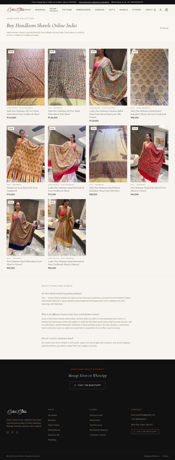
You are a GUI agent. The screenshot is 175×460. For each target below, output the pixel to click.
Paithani (67, 10)
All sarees (52, 415)
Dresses (100, 10)
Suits (112, 10)
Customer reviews (98, 435)
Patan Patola (54, 10)
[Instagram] (8, 432)
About (149, 10)
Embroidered (83, 10)
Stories (136, 10)
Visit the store (96, 425)
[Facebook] (12, 432)
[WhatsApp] (17, 432)
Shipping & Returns (151, 456)
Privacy (165, 456)
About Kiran (95, 420)
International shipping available (94, 2)
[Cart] (166, 10)
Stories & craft (96, 415)
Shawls (124, 10)
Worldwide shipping (99, 430)
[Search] (155, 10)
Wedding (52, 440)
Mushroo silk (53, 435)
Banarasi (40, 10)
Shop (28, 10)
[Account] (160, 10)
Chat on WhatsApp (89, 385)
